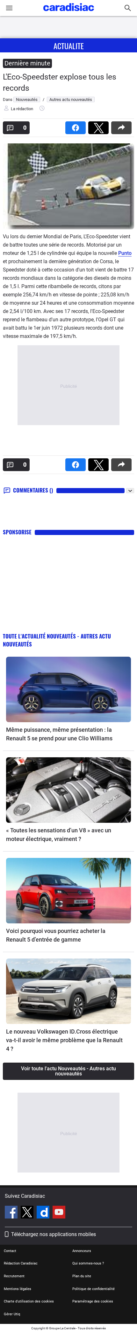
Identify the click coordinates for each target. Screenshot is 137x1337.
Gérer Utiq (12, 1314)
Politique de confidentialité (93, 1289)
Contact (10, 1251)
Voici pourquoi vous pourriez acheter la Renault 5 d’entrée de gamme (55, 935)
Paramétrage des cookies (92, 1301)
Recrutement (14, 1276)
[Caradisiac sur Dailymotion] (44, 1213)
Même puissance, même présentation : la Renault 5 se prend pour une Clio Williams (59, 734)
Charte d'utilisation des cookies (29, 1301)
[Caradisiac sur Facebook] (12, 1213)
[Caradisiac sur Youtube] (59, 1213)
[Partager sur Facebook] (76, 125)
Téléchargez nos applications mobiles (53, 1234)
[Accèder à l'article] (68, 689)
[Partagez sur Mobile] (122, 125)
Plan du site (81, 1276)
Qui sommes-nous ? (88, 1263)
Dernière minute (27, 63)
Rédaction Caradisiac (21, 1263)
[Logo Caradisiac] (68, 13)
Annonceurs (81, 1251)
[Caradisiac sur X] (28, 1213)
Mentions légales (17, 1289)
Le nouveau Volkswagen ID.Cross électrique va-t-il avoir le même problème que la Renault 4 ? (64, 1040)
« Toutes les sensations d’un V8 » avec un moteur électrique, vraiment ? (58, 834)
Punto (125, 253)
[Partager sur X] (99, 125)
